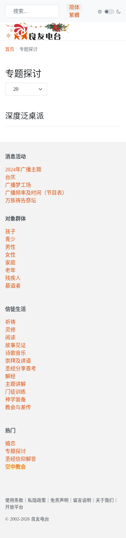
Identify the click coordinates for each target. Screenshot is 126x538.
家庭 (10, 262)
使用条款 (14, 500)
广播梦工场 (18, 185)
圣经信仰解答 (20, 459)
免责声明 (59, 500)
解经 (10, 376)
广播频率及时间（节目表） (36, 192)
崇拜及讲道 (18, 361)
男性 (10, 247)
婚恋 (10, 443)
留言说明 (82, 500)
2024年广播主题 (23, 169)
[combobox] (32, 11)
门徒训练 (15, 392)
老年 (10, 270)
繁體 (74, 15)
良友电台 (40, 519)
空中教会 (15, 466)
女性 (10, 255)
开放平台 (14, 507)
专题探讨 (15, 451)
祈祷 (10, 322)
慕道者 (13, 286)
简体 (74, 7)
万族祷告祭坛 (20, 200)
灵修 (10, 329)
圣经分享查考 (20, 368)
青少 (10, 239)
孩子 (10, 231)
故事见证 (15, 345)
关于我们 (105, 500)
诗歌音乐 (15, 353)
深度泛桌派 (24, 116)
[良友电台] (37, 31)
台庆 (10, 177)
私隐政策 (37, 500)
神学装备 (15, 399)
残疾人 (13, 278)
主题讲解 (15, 384)
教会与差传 (18, 407)
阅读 (10, 337)
